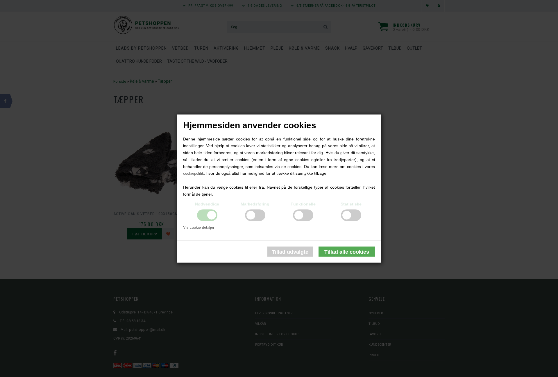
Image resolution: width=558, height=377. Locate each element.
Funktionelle (303, 203)
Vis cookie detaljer (198, 227)
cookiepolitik (193, 173)
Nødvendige (207, 203)
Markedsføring (255, 203)
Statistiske (351, 203)
